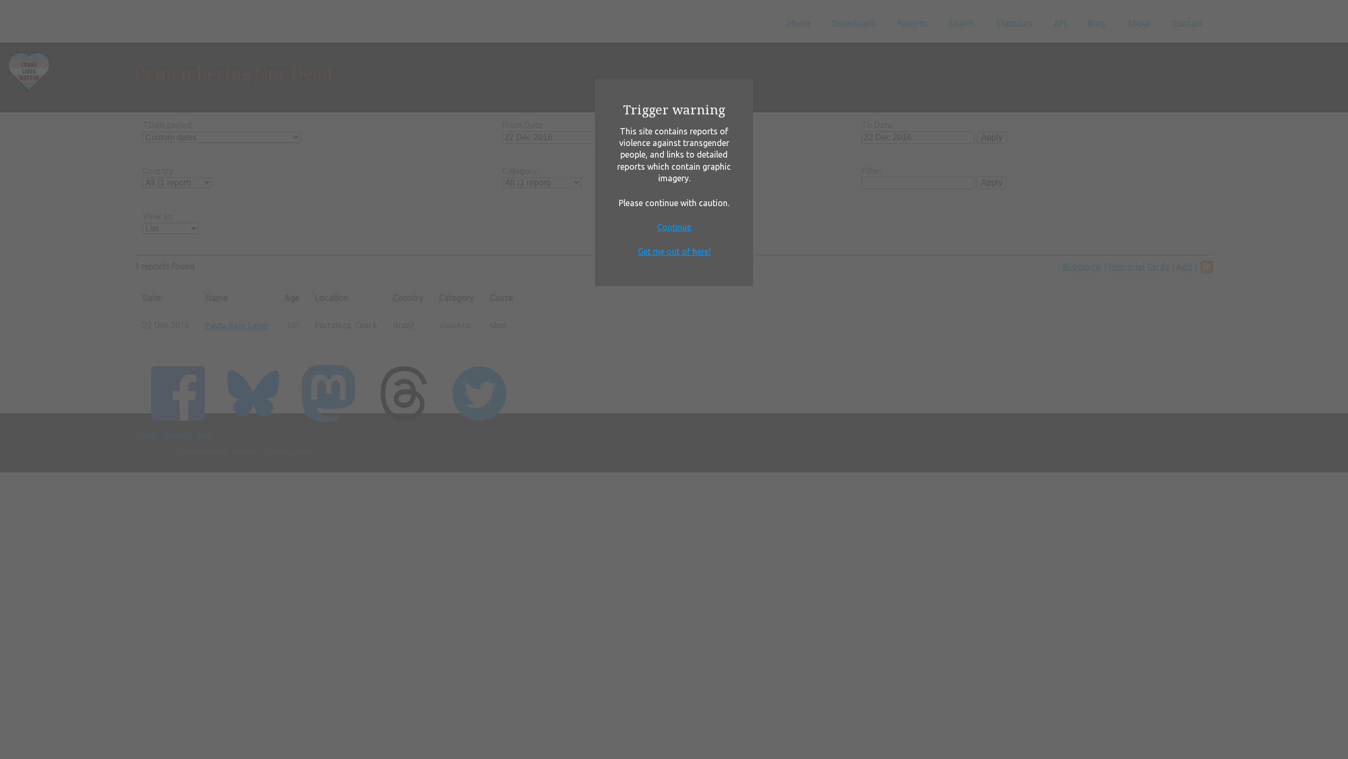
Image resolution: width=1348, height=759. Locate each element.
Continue (674, 227)
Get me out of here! (674, 251)
